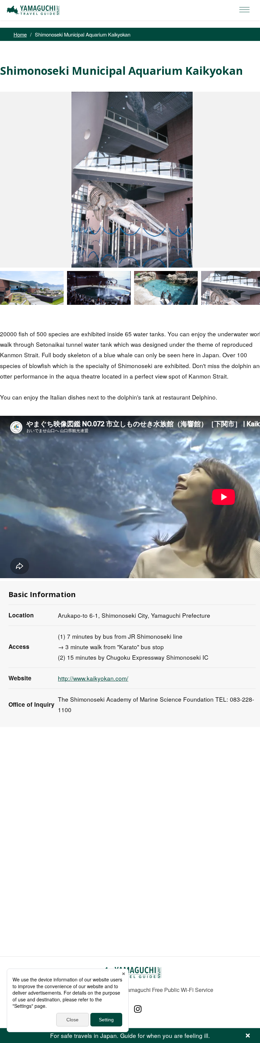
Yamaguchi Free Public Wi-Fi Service (168, 989)
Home (20, 34)
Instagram (138, 1009)
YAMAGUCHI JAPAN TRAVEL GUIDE (34, 10)
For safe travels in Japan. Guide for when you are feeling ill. (130, 1035)
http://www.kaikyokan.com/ (93, 678)
